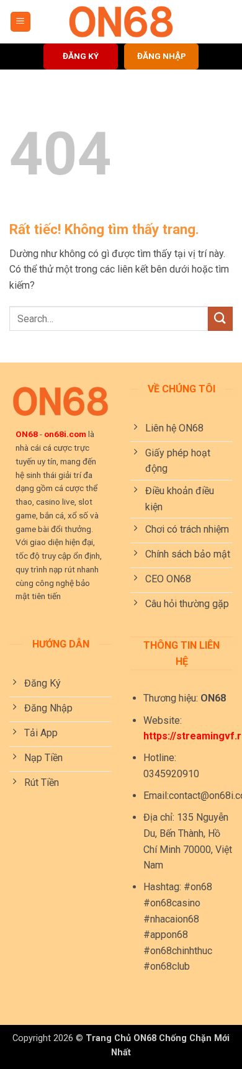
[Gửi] (220, 319)
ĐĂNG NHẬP (161, 56)
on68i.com (65, 434)
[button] (20, 22)
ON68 (27, 434)
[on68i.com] (121, 21)
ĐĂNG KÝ (81, 56)
